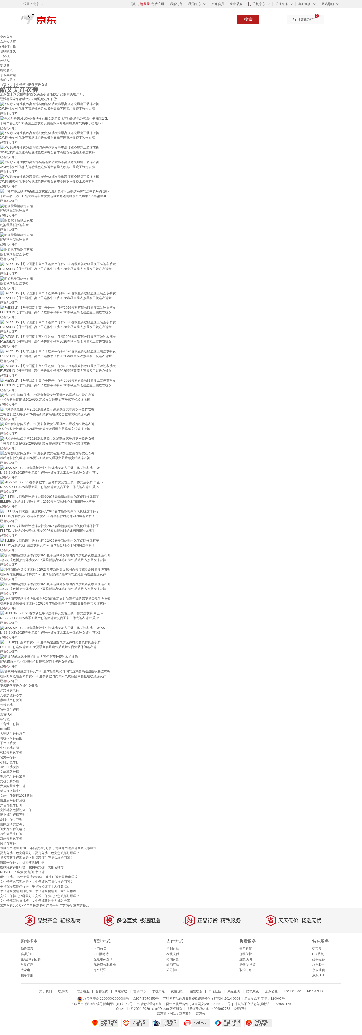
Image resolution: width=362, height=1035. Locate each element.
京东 (56, 21)
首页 (3, 85)
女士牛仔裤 (18, 85)
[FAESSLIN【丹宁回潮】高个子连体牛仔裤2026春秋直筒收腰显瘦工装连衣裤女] (58, 264)
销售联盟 (196, 991)
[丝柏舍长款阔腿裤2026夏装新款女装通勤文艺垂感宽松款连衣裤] (47, 395)
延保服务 (318, 959)
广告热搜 (66, 905)
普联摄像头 (8, 51)
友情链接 (177, 991)
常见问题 (27, 965)
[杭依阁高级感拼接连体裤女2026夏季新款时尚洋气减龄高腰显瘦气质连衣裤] (55, 598)
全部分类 (6, 37)
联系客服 (27, 975)
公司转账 (172, 970)
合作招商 (102, 991)
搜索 (248, 19)
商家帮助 (120, 991)
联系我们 (64, 991)
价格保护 (245, 954)
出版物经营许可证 (149, 1004)
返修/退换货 (247, 965)
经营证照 (239, 1009)
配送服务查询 (103, 959)
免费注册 (157, 4)
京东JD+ (318, 975)
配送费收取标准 (105, 965)
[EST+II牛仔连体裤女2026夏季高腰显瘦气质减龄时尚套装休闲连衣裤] (50, 642)
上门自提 (100, 949)
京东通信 (318, 970)
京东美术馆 (8, 75)
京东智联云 (81, 905)
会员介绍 (27, 954)
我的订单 (176, 4)
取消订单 (245, 970)
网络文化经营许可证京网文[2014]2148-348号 (198, 1004)
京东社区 (215, 991)
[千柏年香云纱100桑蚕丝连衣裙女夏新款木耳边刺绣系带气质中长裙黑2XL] (54, 118)
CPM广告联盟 (29, 905)
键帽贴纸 (6, 70)
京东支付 (185, 1013)
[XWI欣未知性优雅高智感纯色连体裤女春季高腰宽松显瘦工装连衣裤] (49, 104)
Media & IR (315, 991)
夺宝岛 (317, 949)
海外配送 (100, 970)
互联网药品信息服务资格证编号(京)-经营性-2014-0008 (201, 998)
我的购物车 (307, 19)
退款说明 (245, 959)
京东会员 (217, 4)
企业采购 (236, 4)
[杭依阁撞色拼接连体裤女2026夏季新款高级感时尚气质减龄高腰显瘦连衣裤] (55, 555)
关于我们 (45, 991)
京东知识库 (8, 42)
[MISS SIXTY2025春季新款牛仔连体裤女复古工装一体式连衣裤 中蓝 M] (51, 613)
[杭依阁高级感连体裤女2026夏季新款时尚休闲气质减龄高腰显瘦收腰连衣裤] (55, 671)
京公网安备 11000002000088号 (105, 998)
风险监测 (233, 991)
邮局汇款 (172, 965)
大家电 (25, 970)
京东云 (200, 1013)
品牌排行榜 (8, 46)
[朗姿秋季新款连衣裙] (16, 206)
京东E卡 (318, 965)
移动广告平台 (49, 905)
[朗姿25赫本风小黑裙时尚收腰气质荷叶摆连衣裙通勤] (39, 656)
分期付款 (172, 959)
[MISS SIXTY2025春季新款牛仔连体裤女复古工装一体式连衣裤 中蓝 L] (51, 467)
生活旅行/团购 (31, 959)
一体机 (5, 56)
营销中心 (139, 991)
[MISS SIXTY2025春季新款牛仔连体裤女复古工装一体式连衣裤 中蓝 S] (51, 482)
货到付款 (172, 949)
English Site (292, 991)
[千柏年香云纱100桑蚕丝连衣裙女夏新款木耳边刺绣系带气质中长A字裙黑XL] (55, 191)
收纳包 (5, 61)
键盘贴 (5, 65)
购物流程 (27, 949)
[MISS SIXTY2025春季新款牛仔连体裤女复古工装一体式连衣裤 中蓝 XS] (52, 627)
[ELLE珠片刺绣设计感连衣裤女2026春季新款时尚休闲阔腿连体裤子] (49, 496)
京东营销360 (9, 905)
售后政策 (245, 949)
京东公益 (271, 991)
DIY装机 (318, 954)
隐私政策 (252, 991)
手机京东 (259, 4)
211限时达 (101, 954)
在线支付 (172, 954)
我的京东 (194, 4)
